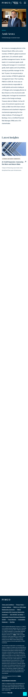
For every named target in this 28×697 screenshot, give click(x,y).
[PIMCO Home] (10, 3)
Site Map (12, 622)
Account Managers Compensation (9, 680)
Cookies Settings (6, 607)
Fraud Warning (12, 619)
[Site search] (20, 3)
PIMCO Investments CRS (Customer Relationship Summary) (13, 612)
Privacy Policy (20, 604)
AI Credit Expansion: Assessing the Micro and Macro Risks (12, 163)
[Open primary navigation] (25, 3)
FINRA (14, 634)
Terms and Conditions (8, 604)
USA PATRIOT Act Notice (16, 614)
